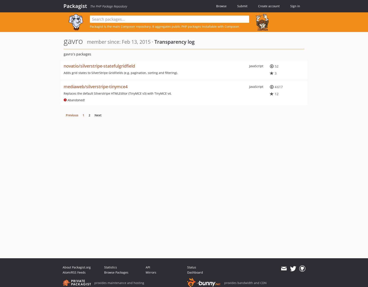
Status (191, 267)
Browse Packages (116, 272)
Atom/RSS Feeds (74, 272)
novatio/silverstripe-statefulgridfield (99, 66)
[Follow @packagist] (293, 269)
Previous (72, 115)
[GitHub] (302, 269)
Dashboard (195, 272)
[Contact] (284, 269)
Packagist (75, 6)
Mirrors (151, 272)
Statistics (110, 267)
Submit (242, 6)
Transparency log (174, 41)
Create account (269, 6)
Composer (128, 27)
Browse (221, 6)
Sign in (295, 6)
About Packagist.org (77, 267)
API (148, 267)
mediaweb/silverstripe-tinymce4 (96, 86)
